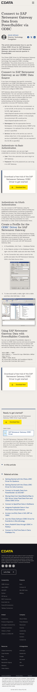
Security (30, 675)
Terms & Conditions (6, 675)
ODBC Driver (9, 227)
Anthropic (22, 650)
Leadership (23, 631)
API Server (4, 596)
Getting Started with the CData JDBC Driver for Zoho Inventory (18, 486)
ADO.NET (3, 590)
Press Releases (24, 622)
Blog (2, 656)
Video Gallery (5, 668)
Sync (21, 584)
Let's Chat (7, 572)
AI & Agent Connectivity (8, 625)
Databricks (23, 653)
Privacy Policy (19, 675)
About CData (23, 619)
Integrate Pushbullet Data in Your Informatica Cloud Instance (17, 508)
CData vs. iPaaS (5, 631)
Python (3, 593)
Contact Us (23, 640)
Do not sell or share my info (18, 689)
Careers (22, 637)
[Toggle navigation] (33, 2)
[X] (6, 566)
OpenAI (22, 665)
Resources (4, 659)
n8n (21, 662)
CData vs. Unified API (7, 634)
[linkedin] (2, 566)
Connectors (4, 619)
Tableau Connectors (7, 608)
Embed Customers (6, 628)
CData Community (6, 650)
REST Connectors (6, 599)
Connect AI (23, 587)
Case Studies (5, 653)
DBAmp (22, 593)
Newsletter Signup (6, 662)
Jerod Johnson (13, 35)
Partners (22, 634)
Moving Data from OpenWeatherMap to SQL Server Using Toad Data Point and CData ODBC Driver (19, 498)
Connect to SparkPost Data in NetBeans (19, 504)
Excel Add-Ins (5, 602)
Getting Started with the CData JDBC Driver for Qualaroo (18, 480)
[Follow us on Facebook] (28, 37)
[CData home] (8, 2)
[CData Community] (13, 566)
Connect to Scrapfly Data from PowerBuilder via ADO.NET (16, 491)
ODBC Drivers (5, 584)
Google (21, 656)
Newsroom (23, 625)
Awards (22, 628)
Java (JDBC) (4, 587)
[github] (10, 566)
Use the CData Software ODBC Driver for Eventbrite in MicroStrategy (19, 520)
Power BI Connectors (7, 605)
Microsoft (22, 659)
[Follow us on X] (31, 37)
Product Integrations (7, 622)
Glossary (3, 665)
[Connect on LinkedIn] (35, 37)
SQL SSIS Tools (24, 590)
